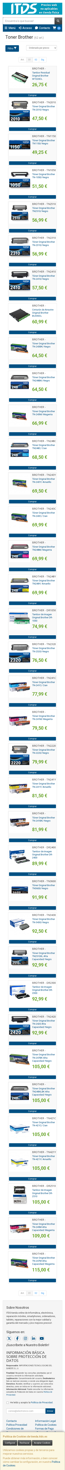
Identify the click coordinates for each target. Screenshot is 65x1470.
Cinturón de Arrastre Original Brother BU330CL (42, 312)
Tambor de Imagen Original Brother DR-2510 (42, 1193)
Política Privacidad (16, 1424)
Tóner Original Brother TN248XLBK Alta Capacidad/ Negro (43, 1091)
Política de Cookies (46, 1424)
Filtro (10, 48)
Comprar (32, 95)
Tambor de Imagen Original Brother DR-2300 (42, 990)
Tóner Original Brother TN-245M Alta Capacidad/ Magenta (43, 1227)
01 (29, 59)
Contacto (44, 28)
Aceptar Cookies (42, 1443)
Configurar (10, 1443)
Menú (12, 28)
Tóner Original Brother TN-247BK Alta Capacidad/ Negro (43, 1057)
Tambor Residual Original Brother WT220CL (41, 75)
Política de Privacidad (42, 1402)
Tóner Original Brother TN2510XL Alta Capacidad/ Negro (43, 956)
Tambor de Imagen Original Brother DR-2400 (42, 854)
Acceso (27, 28)
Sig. (43, 59)
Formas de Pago (44, 1428)
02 (36, 59)
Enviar (50, 1411)
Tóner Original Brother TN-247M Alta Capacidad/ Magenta (43, 1260)
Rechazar (24, 1443)
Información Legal (45, 1421)
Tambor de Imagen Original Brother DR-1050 (42, 617)
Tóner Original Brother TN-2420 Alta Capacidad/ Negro (43, 1023)
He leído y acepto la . (31, 1402)
